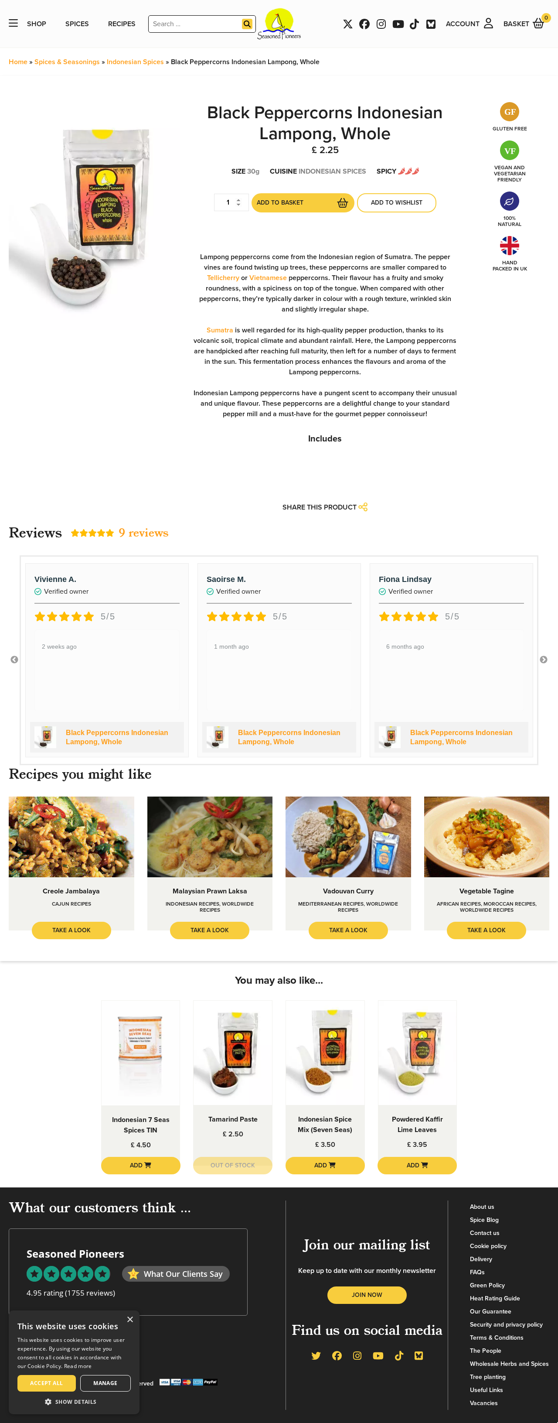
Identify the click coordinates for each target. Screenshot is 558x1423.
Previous (14, 660)
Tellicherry (223, 278)
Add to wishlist (396, 202)
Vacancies (484, 1403)
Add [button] (137, 1165)
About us (482, 1207)
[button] (74, 1401)
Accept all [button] (46, 1383)
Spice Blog (484, 1220)
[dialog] (74, 1362)
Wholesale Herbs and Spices (509, 1364)
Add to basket (280, 202)
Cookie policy (488, 1246)
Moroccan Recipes (509, 904)
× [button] (129, 1320)
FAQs (477, 1272)
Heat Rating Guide (495, 1298)
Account (463, 24)
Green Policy (487, 1285)
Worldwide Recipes (487, 910)
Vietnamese (268, 278)
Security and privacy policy (506, 1324)
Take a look (71, 930)
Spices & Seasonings (67, 62)
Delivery (481, 1259)
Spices (77, 24)
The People (485, 1351)
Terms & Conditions (497, 1337)
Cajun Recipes (71, 904)
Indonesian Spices (135, 62)
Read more (78, 1366)
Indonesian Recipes (192, 904)
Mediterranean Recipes (331, 904)
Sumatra (220, 330)
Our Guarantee (490, 1311)
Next (543, 660)
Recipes (122, 24)
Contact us (485, 1233)
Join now (367, 1295)
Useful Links (486, 1390)
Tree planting (488, 1377)
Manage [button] (105, 1383)
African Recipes (459, 904)
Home (18, 62)
